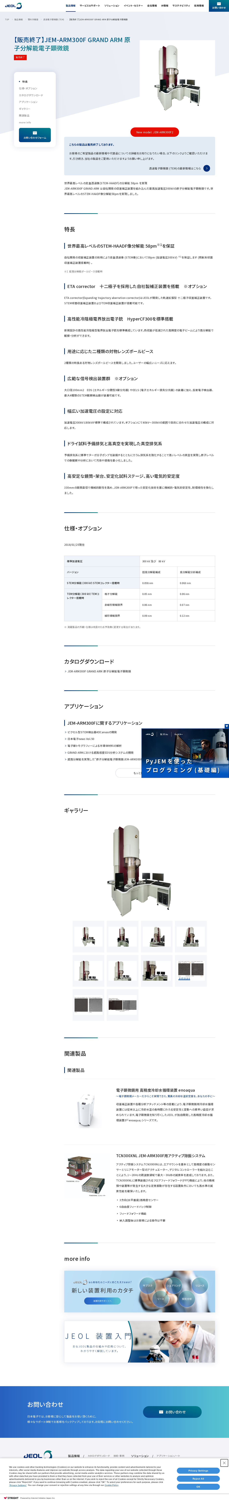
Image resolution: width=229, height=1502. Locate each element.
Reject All (198, 1478)
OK (198, 1486)
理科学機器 (33, 19)
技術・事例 (119, 1455)
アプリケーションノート (168, 1455)
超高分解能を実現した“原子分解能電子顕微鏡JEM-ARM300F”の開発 (110, 759)
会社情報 (152, 5)
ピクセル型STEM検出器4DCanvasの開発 (92, 732)
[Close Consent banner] (224, 1463)
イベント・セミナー (133, 5)
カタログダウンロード (31, 95)
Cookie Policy (112, 1485)
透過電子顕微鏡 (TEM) (53, 19)
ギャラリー (25, 108)
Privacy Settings (198, 1470)
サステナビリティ (181, 5)
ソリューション (112, 5)
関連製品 (24, 115)
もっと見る (139, 773)
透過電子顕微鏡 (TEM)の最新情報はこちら (175, 168)
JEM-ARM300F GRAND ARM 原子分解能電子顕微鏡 (99, 671)
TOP (7, 19)
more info (25, 122)
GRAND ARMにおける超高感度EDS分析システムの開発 (101, 752)
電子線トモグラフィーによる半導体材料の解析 (95, 746)
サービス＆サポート (90, 5)
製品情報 (71, 5)
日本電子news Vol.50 (81, 739)
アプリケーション (28, 102)
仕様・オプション (28, 88)
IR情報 (164, 5)
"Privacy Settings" (18, 1485)
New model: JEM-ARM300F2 (154, 132)
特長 (24, 81)
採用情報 (199, 5)
